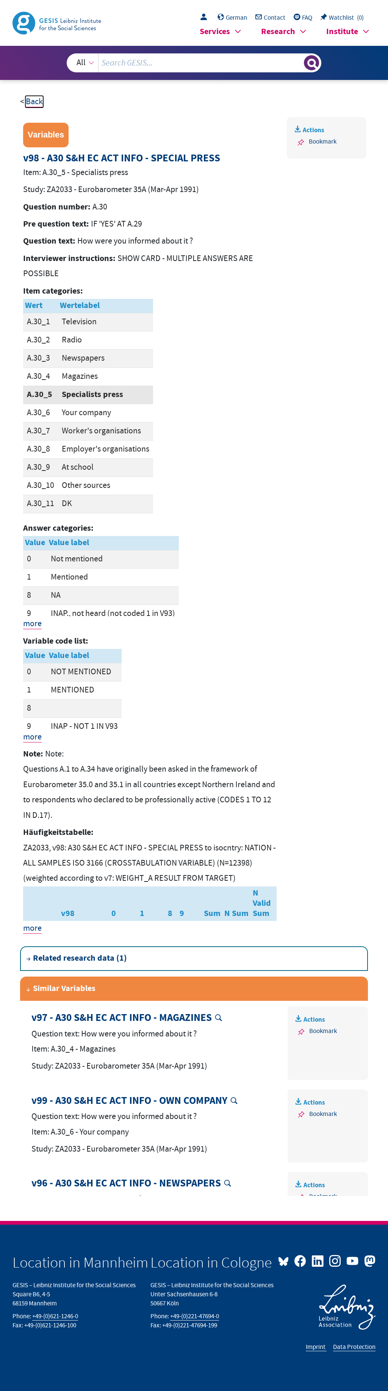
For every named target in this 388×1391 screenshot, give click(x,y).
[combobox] (194, 63)
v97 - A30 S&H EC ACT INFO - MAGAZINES (121, 1018)
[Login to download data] (205, 18)
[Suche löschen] (297, 63)
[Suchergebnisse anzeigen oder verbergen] (311, 62)
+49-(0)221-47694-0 (194, 1316)
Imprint (316, 1347)
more (32, 623)
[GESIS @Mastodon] (368, 1260)
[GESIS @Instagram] (335, 1260)
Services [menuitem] (215, 32)
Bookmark (322, 142)
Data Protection (354, 1347)
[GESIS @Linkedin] (318, 1260)
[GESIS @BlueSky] (285, 1260)
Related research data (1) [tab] (80, 958)
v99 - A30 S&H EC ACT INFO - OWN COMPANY (129, 1101)
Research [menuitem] (278, 32)
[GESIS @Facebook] (301, 1260)
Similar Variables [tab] (64, 988)
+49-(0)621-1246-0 (55, 1316)
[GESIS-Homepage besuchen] (58, 22)
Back (34, 101)
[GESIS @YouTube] (353, 1260)
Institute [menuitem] (342, 32)
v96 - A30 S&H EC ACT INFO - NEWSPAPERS (126, 1184)
